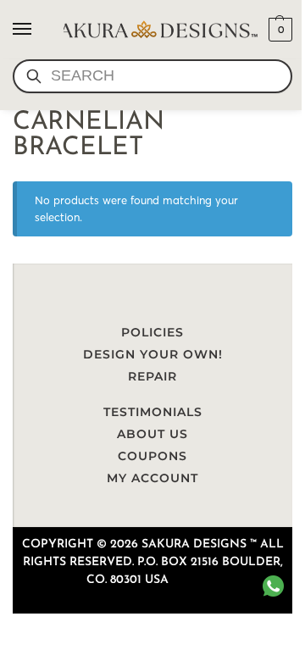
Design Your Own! (153, 354)
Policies (152, 332)
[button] (278, 30)
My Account (152, 478)
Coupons (152, 456)
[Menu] (38, 29)
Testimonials (152, 411)
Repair (152, 376)
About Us (152, 434)
